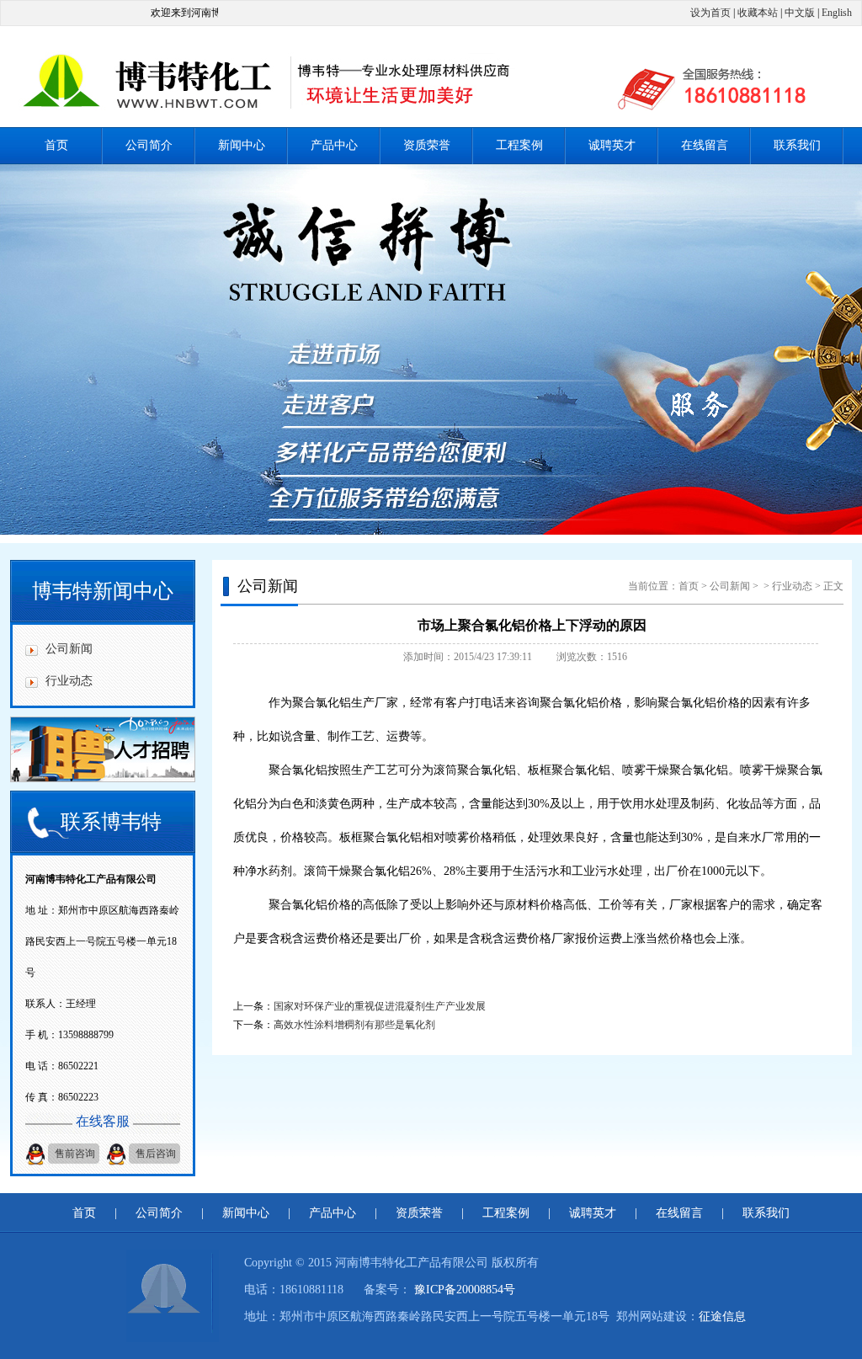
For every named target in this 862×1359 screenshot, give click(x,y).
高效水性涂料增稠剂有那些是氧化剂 (354, 1025)
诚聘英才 (612, 145)
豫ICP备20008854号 (464, 1289)
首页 (56, 145)
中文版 (800, 13)
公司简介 (149, 145)
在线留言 (704, 145)
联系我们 (797, 145)
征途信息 (722, 1316)
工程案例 (519, 145)
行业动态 (69, 680)
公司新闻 (69, 648)
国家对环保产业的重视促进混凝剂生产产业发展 (380, 1006)
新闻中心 (241, 145)
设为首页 (710, 13)
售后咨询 (156, 1153)
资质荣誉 (426, 145)
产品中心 (334, 145)
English (837, 13)
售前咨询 (75, 1153)
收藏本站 (757, 13)
